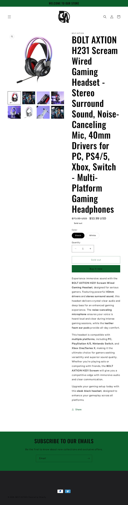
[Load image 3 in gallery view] (43, 97)
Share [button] (78, 409)
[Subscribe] (88, 458)
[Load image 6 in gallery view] (28, 112)
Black (79, 236)
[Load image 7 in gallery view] (43, 112)
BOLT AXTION (21, 497)
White (94, 236)
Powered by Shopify (37, 497)
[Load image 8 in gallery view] (57, 112)
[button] (9, 16)
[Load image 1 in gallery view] (14, 97)
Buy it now (96, 268)
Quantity (76, 242)
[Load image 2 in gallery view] (28, 97)
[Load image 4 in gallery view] (57, 97)
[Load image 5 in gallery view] (14, 112)
